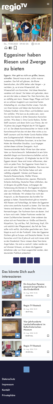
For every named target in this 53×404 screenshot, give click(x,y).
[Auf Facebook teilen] (16, 260)
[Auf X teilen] (23, 260)
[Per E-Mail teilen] (37, 260)
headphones (6, 48)
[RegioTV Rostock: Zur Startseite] (14, 7)
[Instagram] (26, 369)
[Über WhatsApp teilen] (30, 260)
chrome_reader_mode (10, 48)
